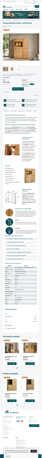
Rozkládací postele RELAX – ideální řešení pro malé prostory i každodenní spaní (21, 447)
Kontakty (4, 1)
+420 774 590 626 (34, 421)
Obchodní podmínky (6, 427)
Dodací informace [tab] (21, 110)
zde (5, 453)
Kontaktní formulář (34, 425)
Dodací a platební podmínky (11, 1)
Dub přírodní (35, 318)
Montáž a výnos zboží (6, 432)
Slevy (4, 424)
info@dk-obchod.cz (34, 419)
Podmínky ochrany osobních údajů (8, 429)
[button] (17, 368)
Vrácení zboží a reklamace (7, 422)
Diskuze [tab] (35, 110)
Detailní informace (6, 77)
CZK (36, 1)
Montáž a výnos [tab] (29, 110)
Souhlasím (34, 451)
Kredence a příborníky (11, 328)
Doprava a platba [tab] (14, 110)
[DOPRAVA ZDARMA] (12, 348)
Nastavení (8, 456)
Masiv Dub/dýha (34, 321)
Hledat (24, 6)
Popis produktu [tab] (6, 110)
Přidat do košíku (16, 88)
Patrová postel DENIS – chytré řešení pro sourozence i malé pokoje (21, 441)
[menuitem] (6, 9)
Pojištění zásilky (5, 430)
